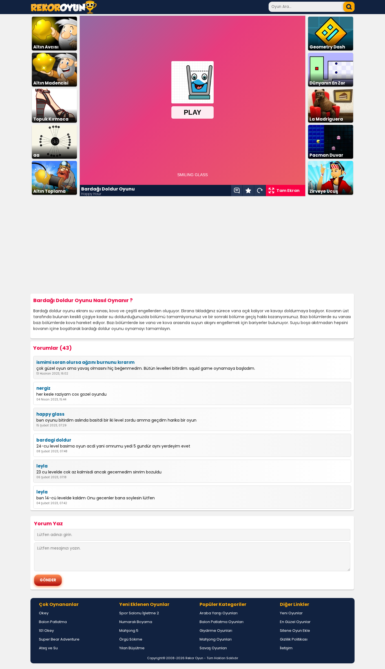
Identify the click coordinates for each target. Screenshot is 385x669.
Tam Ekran (288, 190)
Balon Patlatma (53, 621)
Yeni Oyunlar (291, 613)
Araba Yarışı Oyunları (219, 613)
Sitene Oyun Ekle (295, 630)
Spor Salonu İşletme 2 (139, 613)
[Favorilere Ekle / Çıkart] (248, 190)
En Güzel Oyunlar (295, 621)
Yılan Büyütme (132, 648)
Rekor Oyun (194, 658)
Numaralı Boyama (135, 621)
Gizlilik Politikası (293, 639)
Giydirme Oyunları (216, 630)
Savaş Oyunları (213, 648)
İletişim (286, 648)
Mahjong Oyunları (216, 639)
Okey (43, 613)
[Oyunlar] (64, 12)
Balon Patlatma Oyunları (222, 621)
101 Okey (46, 630)
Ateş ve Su (48, 648)
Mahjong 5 (128, 630)
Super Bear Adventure (59, 639)
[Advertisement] (192, 245)
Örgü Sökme (130, 639)
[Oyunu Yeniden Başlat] (259, 190)
